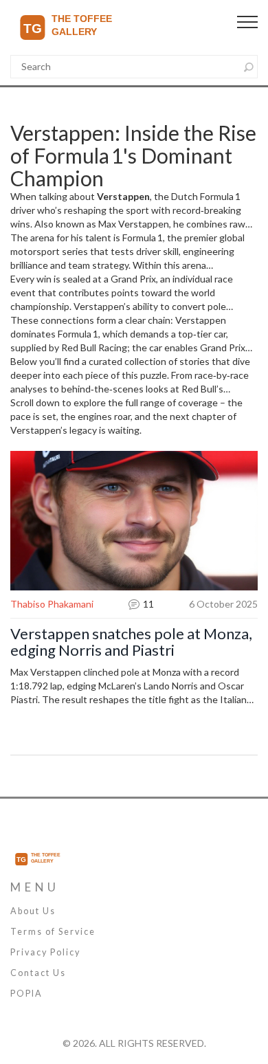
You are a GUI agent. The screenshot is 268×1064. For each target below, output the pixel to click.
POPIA (26, 993)
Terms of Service (53, 932)
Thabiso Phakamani (51, 604)
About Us (33, 911)
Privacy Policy (45, 952)
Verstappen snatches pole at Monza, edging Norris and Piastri (131, 641)
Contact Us (38, 973)
